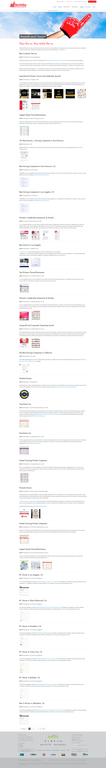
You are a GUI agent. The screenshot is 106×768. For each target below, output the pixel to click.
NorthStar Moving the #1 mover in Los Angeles (47, 581)
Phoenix (63, 750)
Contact (94, 4)
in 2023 (37, 68)
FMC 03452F (20, 747)
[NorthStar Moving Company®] (18, 4)
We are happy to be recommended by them (65, 387)
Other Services (66, 7)
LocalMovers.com (23, 252)
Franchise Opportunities (26, 750)
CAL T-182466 (20, 745)
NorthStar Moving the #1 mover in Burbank (46, 684)
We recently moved (75, 742)
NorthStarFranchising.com (39, 416)
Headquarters (74, 745)
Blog (91, 4)
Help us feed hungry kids (53, 10)
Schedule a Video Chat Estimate (80, 1)
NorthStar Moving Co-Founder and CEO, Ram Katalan (46, 414)
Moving (54, 7)
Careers (61, 760)
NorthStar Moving (40, 633)
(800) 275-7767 (45, 745)
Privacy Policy (67, 760)
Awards (81, 7)
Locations (80, 750)
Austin (68, 750)
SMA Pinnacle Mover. (41, 506)
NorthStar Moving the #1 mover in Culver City (46, 658)
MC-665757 (20, 744)
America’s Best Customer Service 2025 (57, 60)
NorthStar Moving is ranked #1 (41, 174)
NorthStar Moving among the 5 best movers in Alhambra (49, 710)
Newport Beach (56, 750)
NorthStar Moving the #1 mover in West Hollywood (48, 607)
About (94, 7)
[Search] (88, 4)
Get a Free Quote (92, 1)
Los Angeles (79, 745)
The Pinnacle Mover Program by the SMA (29, 501)
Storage (60, 7)
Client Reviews (75, 7)
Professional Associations (54, 760)
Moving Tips (88, 7)
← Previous (23, 728)
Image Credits (73, 760)
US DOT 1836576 (21, 743)
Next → (44, 728)
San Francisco (84, 745)
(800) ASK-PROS (60, 1)
